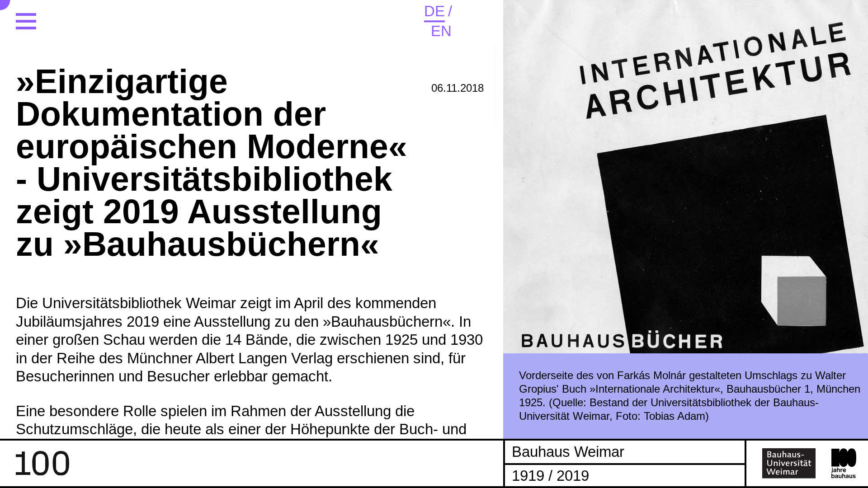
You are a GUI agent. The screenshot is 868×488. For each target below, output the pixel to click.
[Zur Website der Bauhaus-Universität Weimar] (789, 463)
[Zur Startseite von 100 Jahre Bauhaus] (43, 463)
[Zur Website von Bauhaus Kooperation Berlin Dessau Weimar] (844, 463)
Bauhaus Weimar (568, 451)
